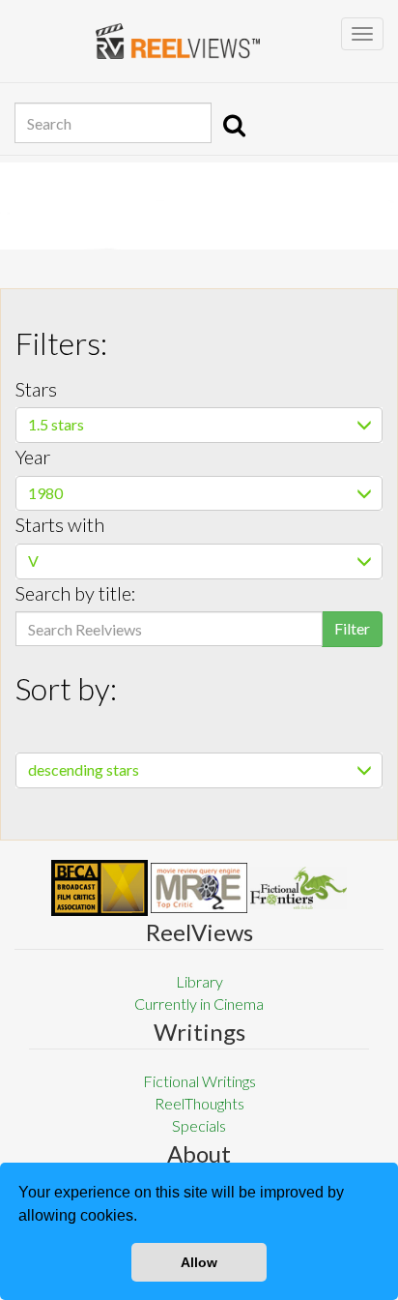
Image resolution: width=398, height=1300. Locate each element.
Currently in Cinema (199, 1003)
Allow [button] (199, 1262)
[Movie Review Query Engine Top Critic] (199, 888)
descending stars (83, 769)
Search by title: (75, 593)
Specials (199, 1125)
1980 (45, 493)
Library (199, 981)
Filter (352, 628)
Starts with (59, 524)
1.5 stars (56, 424)
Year (32, 456)
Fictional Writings (199, 1081)
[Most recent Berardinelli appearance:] (298, 887)
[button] (144, 1218)
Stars (36, 388)
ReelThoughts (199, 1103)
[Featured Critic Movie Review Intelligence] (99, 888)
